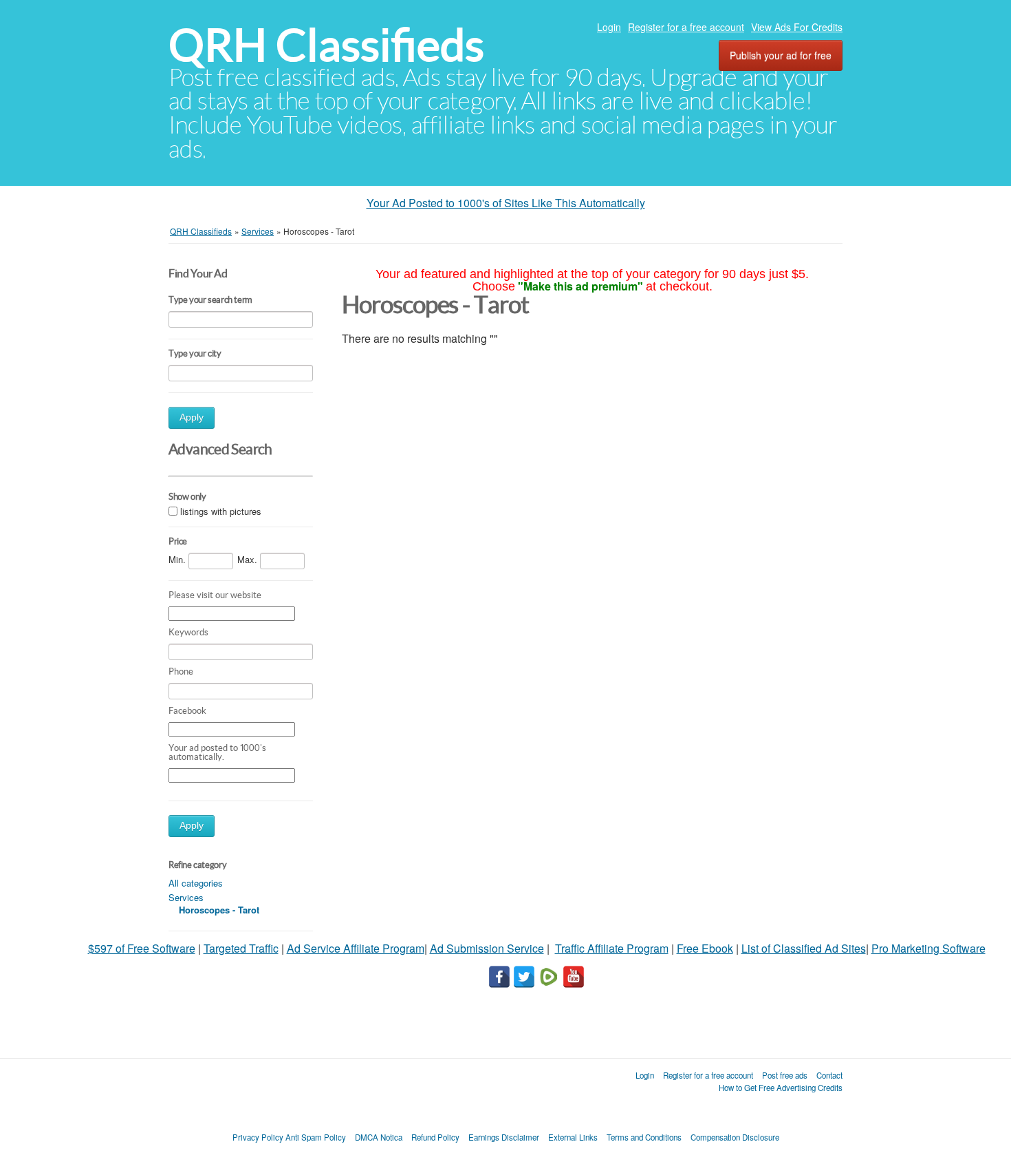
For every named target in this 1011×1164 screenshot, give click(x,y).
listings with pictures (220, 511)
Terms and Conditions (644, 1137)
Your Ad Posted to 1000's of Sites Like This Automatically (506, 203)
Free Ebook (705, 948)
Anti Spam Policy (315, 1137)
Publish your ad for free (780, 55)
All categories (195, 882)
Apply (192, 417)
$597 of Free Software (141, 948)
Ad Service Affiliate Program (355, 948)
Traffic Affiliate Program (611, 948)
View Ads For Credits (796, 27)
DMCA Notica (378, 1137)
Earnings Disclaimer (503, 1137)
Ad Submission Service (487, 948)
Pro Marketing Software (928, 948)
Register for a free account (686, 27)
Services (186, 897)
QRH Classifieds (326, 45)
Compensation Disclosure (735, 1137)
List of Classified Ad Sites (803, 948)
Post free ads (784, 1075)
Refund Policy (435, 1137)
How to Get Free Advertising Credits (780, 1087)
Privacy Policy (257, 1137)
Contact (829, 1075)
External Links (573, 1137)
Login (609, 27)
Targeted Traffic (241, 948)
